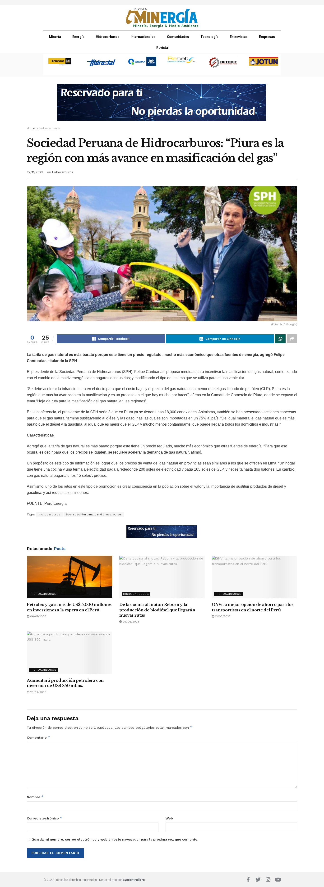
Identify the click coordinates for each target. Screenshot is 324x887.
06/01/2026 (37, 616)
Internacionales (143, 37)
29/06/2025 (130, 621)
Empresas (267, 37)
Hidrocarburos (107, 37)
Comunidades (178, 37)
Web (169, 818)
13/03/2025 (222, 616)
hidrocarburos (49, 514)
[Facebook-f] (248, 879)
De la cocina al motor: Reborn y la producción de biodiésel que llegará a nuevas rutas (157, 610)
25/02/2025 (37, 692)
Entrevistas (239, 37)
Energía (78, 37)
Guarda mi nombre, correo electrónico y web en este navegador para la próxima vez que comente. (115, 839)
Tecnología (209, 37)
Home (31, 128)
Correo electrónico (44, 818)
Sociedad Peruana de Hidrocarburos (94, 514)
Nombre (35, 797)
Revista (162, 48)
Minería (55, 37)
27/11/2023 (35, 172)
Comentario (38, 737)
